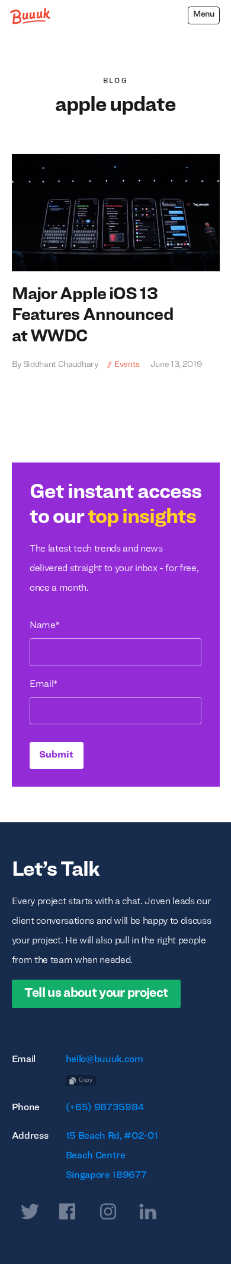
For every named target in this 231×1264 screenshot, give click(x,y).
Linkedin (147, 1214)
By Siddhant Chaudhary (55, 364)
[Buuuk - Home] (31, 16)
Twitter (27, 1214)
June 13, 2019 (175, 364)
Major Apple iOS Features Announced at (93, 315)
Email (43, 684)
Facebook (67, 1214)
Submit (56, 755)
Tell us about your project (96, 993)
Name (44, 626)
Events (127, 364)
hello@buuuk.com (104, 1060)
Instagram (108, 1214)
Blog (116, 81)
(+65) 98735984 (105, 1108)
